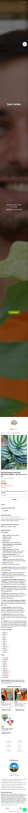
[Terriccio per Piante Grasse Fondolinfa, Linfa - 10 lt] (7, 694)
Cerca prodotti (8, 741)
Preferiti (19, 746)
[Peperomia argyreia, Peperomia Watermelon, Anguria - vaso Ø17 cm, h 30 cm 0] (14, 452)
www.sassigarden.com (6, 683)
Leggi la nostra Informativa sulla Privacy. (9, 804)
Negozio (3, 433)
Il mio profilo (19, 741)
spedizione (3, 487)
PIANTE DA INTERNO (15, 433)
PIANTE (8, 433)
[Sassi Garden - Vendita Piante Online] (14, 422)
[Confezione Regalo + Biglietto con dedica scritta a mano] (7, 719)
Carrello (8, 750)
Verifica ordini (8, 746)
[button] (5, 510)
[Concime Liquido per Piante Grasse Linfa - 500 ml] (21, 694)
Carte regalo (19, 750)
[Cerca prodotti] (25, 44)
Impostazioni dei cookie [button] (14, 811)
